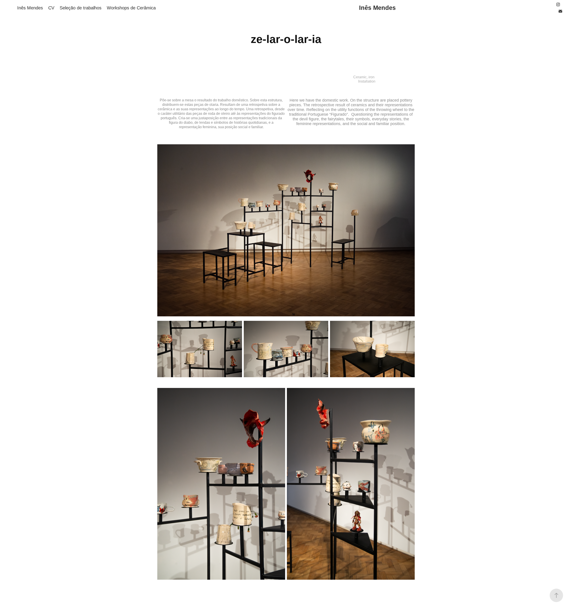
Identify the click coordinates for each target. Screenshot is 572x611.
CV (51, 7)
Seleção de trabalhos (80, 7)
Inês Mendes (30, 7)
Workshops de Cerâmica (131, 7)
